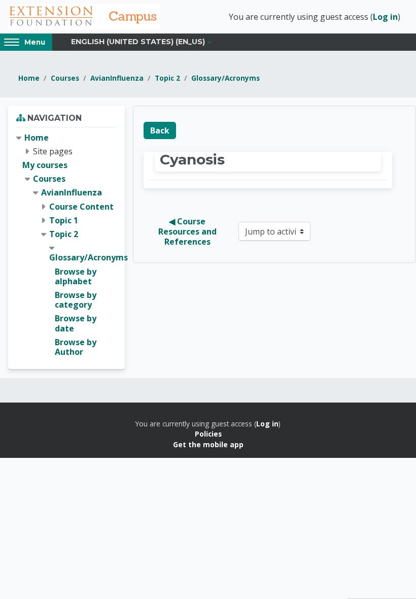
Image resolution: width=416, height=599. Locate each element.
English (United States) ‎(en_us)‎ (138, 41)
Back (159, 130)
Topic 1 (63, 220)
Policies (208, 434)
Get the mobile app (208, 444)
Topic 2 (167, 78)
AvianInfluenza (117, 78)
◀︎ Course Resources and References (188, 231)
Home (29, 78)
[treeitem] (66, 245)
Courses (65, 78)
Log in (385, 16)
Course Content (81, 206)
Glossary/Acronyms (225, 78)
